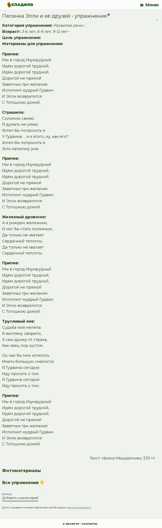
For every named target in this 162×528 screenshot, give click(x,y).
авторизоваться (79, 507)
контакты (89, 523)
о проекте (71, 523)
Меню (152, 4)
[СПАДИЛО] (20, 4)
